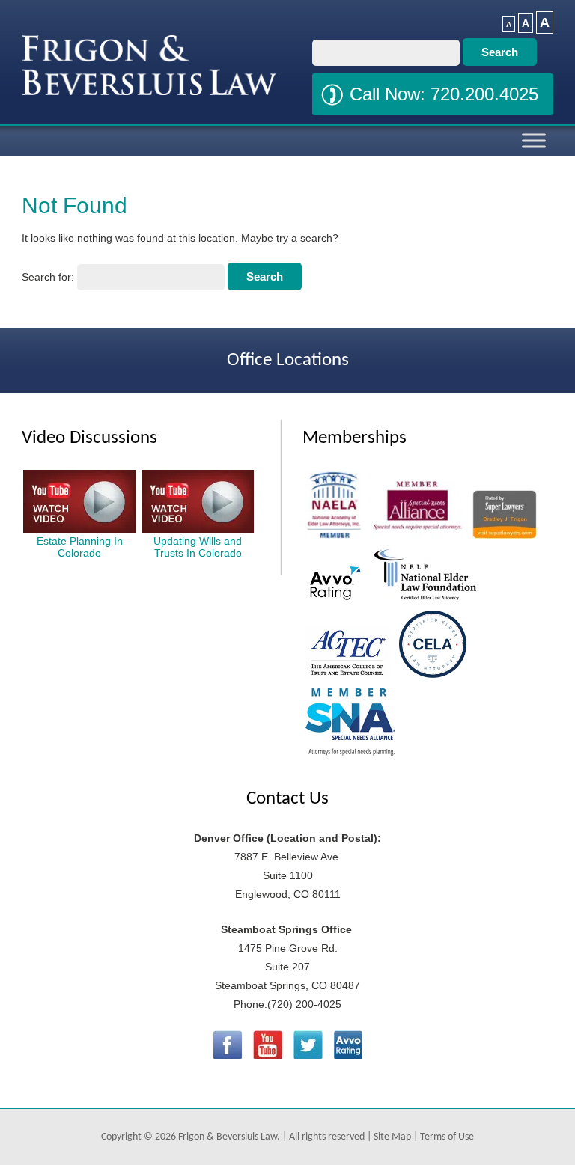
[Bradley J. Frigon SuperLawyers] (504, 538)
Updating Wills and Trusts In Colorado (197, 547)
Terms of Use (447, 1137)
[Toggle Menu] (534, 140)
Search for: (48, 277)
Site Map (392, 1137)
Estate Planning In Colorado (80, 547)
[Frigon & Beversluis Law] (149, 91)
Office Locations (288, 360)
